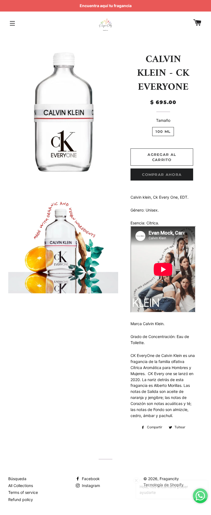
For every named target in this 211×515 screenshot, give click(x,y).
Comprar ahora (162, 174)
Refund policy (20, 499)
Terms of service (23, 492)
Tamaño (163, 120)
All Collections (20, 485)
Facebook (90, 478)
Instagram (90, 485)
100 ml (163, 131)
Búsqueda (17, 478)
